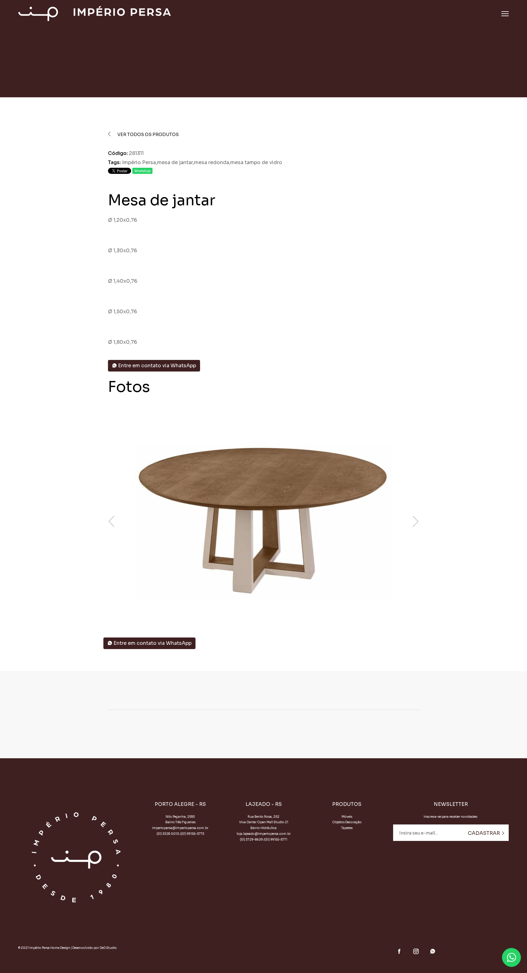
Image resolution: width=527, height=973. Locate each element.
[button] (263, 610)
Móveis (347, 817)
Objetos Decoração (347, 822)
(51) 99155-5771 (275, 840)
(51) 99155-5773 (192, 834)
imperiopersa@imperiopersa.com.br (180, 828)
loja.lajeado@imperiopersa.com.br (264, 834)
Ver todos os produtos (148, 134)
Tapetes (347, 828)
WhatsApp (142, 171)
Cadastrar (484, 833)
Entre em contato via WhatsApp (156, 365)
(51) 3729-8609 (251, 840)
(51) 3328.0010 (167, 834)
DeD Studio (108, 948)
